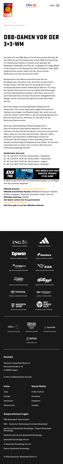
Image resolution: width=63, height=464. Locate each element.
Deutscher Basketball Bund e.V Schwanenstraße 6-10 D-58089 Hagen (17, 366)
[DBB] (8, 10)
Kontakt (7, 396)
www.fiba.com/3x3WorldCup (32, 189)
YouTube (35, 405)
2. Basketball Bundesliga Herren (17, 444)
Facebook (35, 396)
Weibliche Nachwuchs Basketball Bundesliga (23, 435)
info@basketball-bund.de (21, 377)
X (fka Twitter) (37, 392)
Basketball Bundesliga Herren (16, 439)
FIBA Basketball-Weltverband (16, 419)
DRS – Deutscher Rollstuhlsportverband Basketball (25, 424)
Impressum (8, 401)
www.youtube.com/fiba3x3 (15, 203)
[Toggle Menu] (54, 5)
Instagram (35, 401)
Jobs (6, 392)
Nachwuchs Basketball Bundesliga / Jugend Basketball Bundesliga (27, 429)
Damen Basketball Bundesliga (16, 448)
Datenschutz (9, 405)
